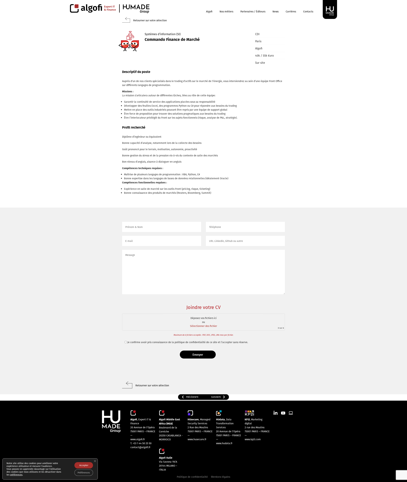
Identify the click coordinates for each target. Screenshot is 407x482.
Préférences (84, 472)
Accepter (83, 465)
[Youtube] (283, 413)
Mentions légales (220, 476)
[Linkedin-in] (275, 413)
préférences (16, 474)
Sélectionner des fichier (203, 326)
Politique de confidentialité (192, 477)
